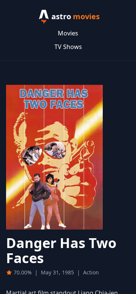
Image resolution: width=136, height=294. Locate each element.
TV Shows (68, 47)
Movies (68, 33)
